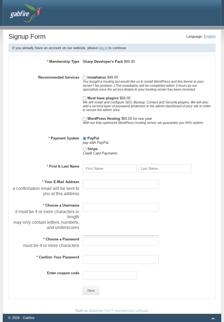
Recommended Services (58, 77)
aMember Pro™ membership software (119, 311)
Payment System (63, 138)
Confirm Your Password (57, 257)
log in (103, 48)
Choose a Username (61, 205)
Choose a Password (61, 239)
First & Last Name (63, 166)
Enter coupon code (63, 273)
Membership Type (63, 61)
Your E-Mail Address (60, 182)
